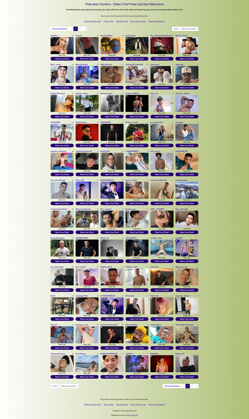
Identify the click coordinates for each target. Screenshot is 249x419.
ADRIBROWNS (82, 238)
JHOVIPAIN (55, 122)
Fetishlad (154, 296)
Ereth (53, 296)
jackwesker (130, 35)
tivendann (154, 64)
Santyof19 (105, 151)
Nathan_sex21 (132, 122)
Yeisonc (54, 325)
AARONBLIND (181, 151)
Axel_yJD (80, 180)
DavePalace (81, 354)
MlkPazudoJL (106, 267)
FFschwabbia (131, 325)
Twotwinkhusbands (134, 64)
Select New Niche (188, 29)
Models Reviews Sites (92, 21)
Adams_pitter (81, 93)
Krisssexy (130, 296)
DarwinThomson (58, 93)
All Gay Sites (109, 21)
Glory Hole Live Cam (138, 21)
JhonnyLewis (106, 93)
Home (176, 29)
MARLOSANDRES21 (109, 354)
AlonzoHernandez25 (184, 325)
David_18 (105, 238)
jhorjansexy (131, 209)
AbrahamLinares (58, 354)
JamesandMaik (132, 93)
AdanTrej (154, 267)
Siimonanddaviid (83, 209)
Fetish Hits (134, 415)
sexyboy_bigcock (58, 151)
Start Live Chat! (62, 59)
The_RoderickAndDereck (161, 35)
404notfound (106, 64)
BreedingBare (107, 35)
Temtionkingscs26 (84, 151)
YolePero (54, 35)
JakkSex (129, 354)
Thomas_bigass (182, 93)
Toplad (79, 35)
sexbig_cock (156, 238)
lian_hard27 (81, 267)
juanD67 (179, 238)
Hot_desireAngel (58, 180)
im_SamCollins (157, 122)
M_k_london (106, 209)
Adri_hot (154, 93)
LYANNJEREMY (132, 151)
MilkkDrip (154, 354)
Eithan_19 (179, 354)
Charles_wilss (132, 267)
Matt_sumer (56, 64)
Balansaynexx (181, 267)
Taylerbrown (81, 122)
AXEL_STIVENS (157, 209)
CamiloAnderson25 (109, 325)
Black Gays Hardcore (157, 21)
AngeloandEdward (158, 180)
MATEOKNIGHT (107, 180)
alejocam (179, 64)
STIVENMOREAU (108, 296)
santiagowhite (82, 296)
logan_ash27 (131, 180)
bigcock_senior (182, 296)
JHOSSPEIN (106, 122)
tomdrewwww (181, 180)
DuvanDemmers (57, 238)
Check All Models (60, 29)
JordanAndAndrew (59, 209)
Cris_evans (155, 151)
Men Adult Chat (122, 21)
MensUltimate (82, 64)
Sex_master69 (181, 209)
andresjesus (155, 325)
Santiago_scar (82, 325)
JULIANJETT (131, 238)
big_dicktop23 (57, 267)
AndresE (179, 122)
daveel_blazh (181, 35)
